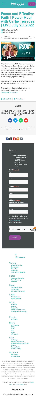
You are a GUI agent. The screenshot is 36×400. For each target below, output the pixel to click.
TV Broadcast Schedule (18, 272)
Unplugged (14, 270)
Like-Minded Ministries (18, 309)
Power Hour (19, 99)
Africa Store (14, 334)
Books (13, 332)
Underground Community (18, 311)
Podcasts (14, 281)
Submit (14, 237)
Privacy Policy (15, 220)
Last (10, 179)
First (10, 172)
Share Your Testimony (18, 291)
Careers (13, 306)
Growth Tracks (15, 297)
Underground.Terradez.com (9, 92)
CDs (12, 330)
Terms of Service (19, 384)
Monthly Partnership (17, 341)
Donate (13, 345)
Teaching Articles (16, 287)
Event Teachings (16, 280)
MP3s (13, 327)
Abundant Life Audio (17, 278)
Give (11, 337)
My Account (14, 354)
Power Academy (16, 298)
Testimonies (15, 289)
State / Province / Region (16, 202)
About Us (14, 304)
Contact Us (14, 308)
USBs (12, 328)
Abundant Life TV (16, 265)
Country (11, 209)
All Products (15, 325)
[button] (30, 4)
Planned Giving (16, 348)
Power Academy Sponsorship (20, 343)
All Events (14, 319)
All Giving (14, 340)
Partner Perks (15, 347)
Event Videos (15, 267)
